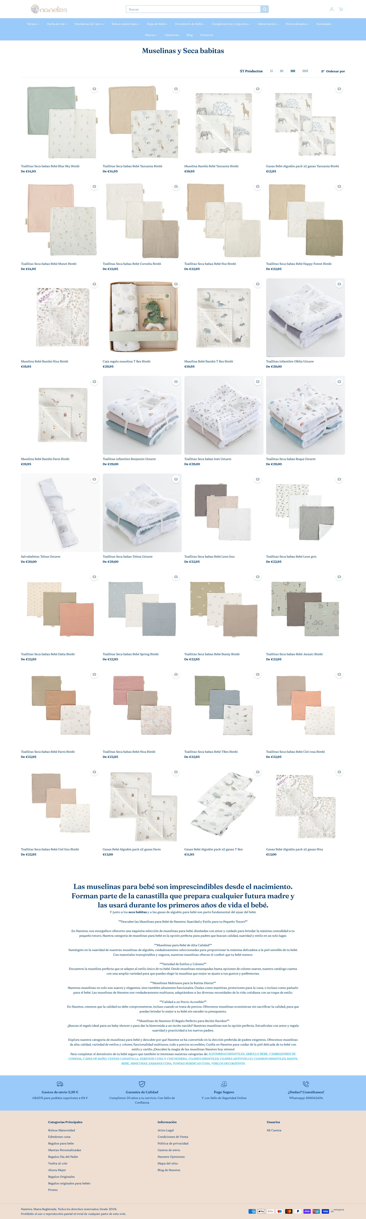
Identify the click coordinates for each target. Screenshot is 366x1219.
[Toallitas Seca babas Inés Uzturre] (223, 415)
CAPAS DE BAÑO (94, 1059)
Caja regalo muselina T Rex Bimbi (126, 361)
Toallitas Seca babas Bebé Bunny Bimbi (212, 654)
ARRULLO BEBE (257, 1054)
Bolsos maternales (125, 24)
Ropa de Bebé (156, 24)
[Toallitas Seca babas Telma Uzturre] (142, 512)
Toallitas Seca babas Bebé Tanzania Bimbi (132, 166)
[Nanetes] (49, 9)
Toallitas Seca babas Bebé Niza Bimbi (129, 752)
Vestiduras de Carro (89, 24)
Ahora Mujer (57, 1170)
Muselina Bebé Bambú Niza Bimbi (44, 361)
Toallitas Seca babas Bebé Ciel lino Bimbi (50, 849)
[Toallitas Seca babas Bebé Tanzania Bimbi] (142, 122)
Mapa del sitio (168, 1163)
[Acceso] (331, 9)
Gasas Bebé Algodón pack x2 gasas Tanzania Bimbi (302, 166)
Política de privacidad (173, 1143)
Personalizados (296, 24)
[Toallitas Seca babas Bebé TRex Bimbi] (223, 708)
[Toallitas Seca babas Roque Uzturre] (305, 415)
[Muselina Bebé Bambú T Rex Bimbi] (223, 317)
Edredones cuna (59, 1137)
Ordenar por (335, 71)
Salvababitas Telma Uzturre (40, 556)
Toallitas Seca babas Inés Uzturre (207, 459)
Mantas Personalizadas (64, 1150)
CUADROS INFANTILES (269, 1059)
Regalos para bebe (61, 1143)
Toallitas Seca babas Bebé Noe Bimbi (210, 264)
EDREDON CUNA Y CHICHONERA (163, 1059)
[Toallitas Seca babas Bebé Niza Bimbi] (142, 708)
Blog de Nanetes (169, 1170)
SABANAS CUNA (160, 1063)
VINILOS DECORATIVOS (228, 1063)
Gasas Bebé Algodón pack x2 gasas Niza (294, 849)
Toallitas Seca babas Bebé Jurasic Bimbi (294, 654)
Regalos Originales (61, 1176)
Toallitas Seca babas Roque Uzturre (290, 459)
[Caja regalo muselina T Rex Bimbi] (142, 317)
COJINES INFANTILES (203, 1059)
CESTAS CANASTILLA (123, 1059)
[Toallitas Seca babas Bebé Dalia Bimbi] (60, 610)
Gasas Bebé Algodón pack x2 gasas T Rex (213, 849)
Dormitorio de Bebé (189, 24)
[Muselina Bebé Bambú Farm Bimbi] (60, 415)
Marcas (150, 35)
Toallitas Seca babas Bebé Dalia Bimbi (48, 654)
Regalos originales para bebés (69, 1183)
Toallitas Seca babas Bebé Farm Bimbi (48, 752)
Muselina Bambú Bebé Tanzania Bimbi (211, 166)
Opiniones (172, 35)
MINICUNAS (139, 1063)
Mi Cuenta (274, 1130)
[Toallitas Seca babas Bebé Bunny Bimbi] (223, 610)
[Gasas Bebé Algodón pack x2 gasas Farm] (142, 805)
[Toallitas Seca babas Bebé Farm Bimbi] (60, 708)
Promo (53, 1190)
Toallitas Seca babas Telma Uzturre (127, 556)
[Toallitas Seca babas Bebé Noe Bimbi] (223, 220)
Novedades (323, 24)
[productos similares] (94, 89)
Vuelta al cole (56, 24)
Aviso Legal (166, 1130)
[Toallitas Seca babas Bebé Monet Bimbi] (60, 220)
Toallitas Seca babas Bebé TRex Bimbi (211, 752)
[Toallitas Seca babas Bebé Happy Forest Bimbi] (305, 220)
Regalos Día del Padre (63, 1157)
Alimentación (267, 24)
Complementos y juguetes (230, 24)
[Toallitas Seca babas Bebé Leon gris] (305, 512)
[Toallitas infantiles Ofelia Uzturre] (305, 317)
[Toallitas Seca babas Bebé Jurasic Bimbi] (305, 610)
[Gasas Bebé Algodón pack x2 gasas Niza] (305, 805)
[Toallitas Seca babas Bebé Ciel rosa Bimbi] (305, 708)
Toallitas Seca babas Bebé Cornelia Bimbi (132, 264)
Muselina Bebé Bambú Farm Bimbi (45, 459)
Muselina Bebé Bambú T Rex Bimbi (208, 361)
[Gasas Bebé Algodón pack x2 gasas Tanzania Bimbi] (305, 122)
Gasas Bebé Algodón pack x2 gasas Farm (132, 849)
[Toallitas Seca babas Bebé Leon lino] (223, 512)
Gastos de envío (169, 1150)
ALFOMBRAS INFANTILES (226, 1054)
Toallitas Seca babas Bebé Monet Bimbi (48, 264)
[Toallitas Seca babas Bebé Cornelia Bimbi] (142, 220)
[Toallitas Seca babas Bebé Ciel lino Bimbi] (60, 805)
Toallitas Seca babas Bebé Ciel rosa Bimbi (295, 752)
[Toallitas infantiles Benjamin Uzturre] (142, 415)
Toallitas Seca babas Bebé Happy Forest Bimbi (298, 264)
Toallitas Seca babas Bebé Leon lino (209, 556)
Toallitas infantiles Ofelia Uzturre (290, 361)
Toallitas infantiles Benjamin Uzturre (129, 459)
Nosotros (206, 35)
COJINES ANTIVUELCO (236, 1059)
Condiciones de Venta (173, 1137)
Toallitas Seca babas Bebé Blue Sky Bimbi (50, 166)
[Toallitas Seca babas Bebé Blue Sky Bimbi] (60, 122)
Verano (32, 24)
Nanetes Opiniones (171, 1157)
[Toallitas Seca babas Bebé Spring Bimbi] (142, 610)
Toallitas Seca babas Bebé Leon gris (291, 556)
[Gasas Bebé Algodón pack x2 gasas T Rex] (223, 805)
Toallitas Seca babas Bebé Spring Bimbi (131, 654)
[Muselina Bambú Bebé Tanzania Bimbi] (223, 122)
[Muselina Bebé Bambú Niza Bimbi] (60, 317)
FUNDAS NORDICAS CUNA (191, 1063)
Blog (190, 35)
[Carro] (341, 9)
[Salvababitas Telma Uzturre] (60, 512)
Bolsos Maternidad (61, 1130)
